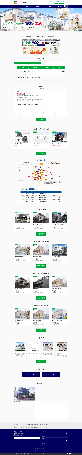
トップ (19, 6)
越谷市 (27, 77)
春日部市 (30, 77)
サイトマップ (50, 448)
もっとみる (41, 361)
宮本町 (37, 424)
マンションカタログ (33, 448)
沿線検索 (35, 67)
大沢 (42, 424)
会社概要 (49, 6)
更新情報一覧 (41, 119)
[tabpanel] (41, 19)
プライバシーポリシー (44, 448)
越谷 (24, 427)
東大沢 (47, 424)
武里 (44, 427)
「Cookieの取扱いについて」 (57, 453)
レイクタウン (23, 424)
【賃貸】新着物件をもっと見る (41, 234)
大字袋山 (29, 424)
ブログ (43, 438)
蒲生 (37, 427)
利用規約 (38, 448)
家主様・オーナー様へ (50, 374)
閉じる (69, 453)
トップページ (44, 431)
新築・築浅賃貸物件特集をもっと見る (41, 266)
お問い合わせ (59, 6)
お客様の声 (43, 436)
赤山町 (26, 424)
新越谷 (29, 427)
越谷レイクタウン (41, 427)
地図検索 (47, 67)
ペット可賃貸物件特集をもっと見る (41, 330)
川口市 (36, 77)
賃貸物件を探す (29, 6)
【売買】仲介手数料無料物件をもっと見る (41, 153)
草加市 (39, 77)
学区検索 (59, 67)
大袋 (31, 427)
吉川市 (33, 77)
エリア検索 (22, 67)
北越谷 (40, 424)
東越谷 (35, 424)
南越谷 (32, 424)
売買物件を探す (39, 6)
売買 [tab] (27, 62)
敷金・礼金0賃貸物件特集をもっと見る (41, 298)
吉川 (46, 427)
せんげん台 (34, 427)
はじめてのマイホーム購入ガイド (31, 374)
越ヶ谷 (44, 424)
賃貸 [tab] (54, 62)
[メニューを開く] (67, 6)
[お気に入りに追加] (29, 133)
